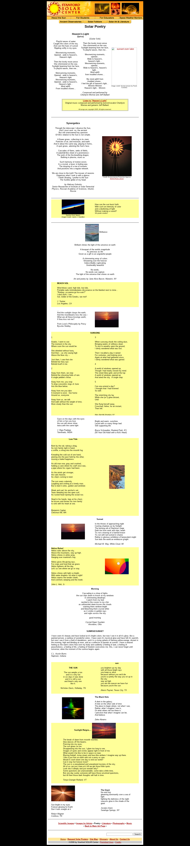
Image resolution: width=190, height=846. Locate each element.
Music (129, 823)
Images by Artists (84, 823)
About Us (114, 839)
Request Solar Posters (78, 839)
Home (63, 839)
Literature (106, 823)
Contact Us (125, 839)
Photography (119, 823)
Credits (118, 842)
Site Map (94, 839)
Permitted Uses (106, 842)
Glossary (104, 839)
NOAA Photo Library (117, 178)
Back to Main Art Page (95, 826)
